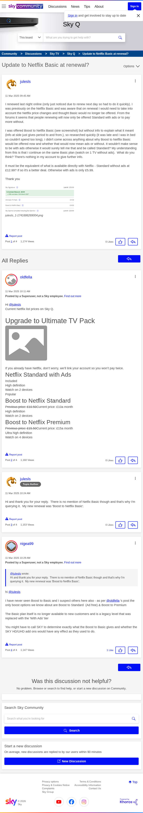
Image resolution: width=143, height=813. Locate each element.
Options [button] (128, 66)
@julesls (15, 304)
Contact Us (95, 788)
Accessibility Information (87, 785)
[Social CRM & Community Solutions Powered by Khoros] (128, 801)
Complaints (48, 788)
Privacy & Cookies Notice (56, 785)
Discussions (57, 6)
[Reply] (133, 241)
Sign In (134, 6)
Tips (87, 6)
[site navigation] (4, 6)
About (99, 6)
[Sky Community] (26, 6)
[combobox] (80, 37)
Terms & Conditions (90, 781)
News (75, 6)
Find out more (72, 296)
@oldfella (112, 600)
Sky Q (71, 24)
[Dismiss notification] (138, 16)
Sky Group (48, 791)
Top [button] (134, 782)
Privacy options (50, 781)
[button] (135, 80)
